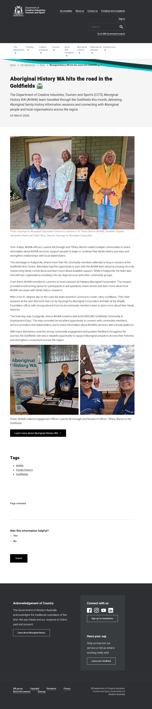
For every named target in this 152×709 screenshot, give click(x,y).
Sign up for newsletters (102, 618)
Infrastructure (107, 47)
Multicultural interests (94, 48)
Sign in (122, 18)
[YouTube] (103, 610)
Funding (30, 47)
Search (122, 27)
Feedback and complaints (113, 11)
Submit (18, 558)
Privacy (67, 688)
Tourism (56, 47)
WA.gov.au (18, 688)
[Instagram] (96, 610)
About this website (21, 691)
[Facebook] (89, 610)
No (15, 541)
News (42, 65)
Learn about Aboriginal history (31, 632)
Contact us (93, 11)
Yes (15, 536)
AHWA (19, 466)
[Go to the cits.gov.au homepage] (29, 11)
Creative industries (43, 48)
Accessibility (66, 11)
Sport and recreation (69, 50)
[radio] (11, 535)
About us (80, 11)
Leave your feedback (101, 661)
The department (17, 48)
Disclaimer (51, 688)
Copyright (34, 688)
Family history (24, 470)
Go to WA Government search (111, 33)
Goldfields (22, 474)
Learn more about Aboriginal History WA (36, 433)
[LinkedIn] (110, 610)
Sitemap (42, 691)
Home (13, 65)
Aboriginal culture (81, 48)
